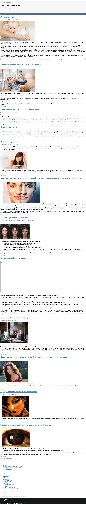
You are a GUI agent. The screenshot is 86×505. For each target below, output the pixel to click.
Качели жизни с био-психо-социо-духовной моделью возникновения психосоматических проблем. (41, 178)
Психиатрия (6, 485)
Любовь (5, 482)
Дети (4, 478)
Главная (4, 7)
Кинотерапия (5, 499)
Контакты (5, 11)
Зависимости (6, 479)
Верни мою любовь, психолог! (13, 258)
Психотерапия (6, 486)
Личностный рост (7, 481)
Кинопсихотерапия (6, 9)
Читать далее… (3, 106)
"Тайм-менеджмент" (7, 473)
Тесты (4, 490)
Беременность (6, 476)
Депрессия (5, 477)
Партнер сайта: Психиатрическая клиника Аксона (13, 496)
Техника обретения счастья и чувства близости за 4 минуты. (25, 425)
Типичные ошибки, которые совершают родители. (21, 64)
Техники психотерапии (8, 491)
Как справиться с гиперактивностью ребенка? (20, 109)
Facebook (4, 500)
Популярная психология (8, 484)
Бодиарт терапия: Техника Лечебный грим (18, 392)
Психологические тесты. (8, 8)
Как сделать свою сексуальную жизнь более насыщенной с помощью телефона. (33, 357)
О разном (5, 483)
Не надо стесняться (8, 127)
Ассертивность (6, 475)
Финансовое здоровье (8, 493)
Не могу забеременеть (9, 142)
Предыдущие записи (5, 460)
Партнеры (5, 501)
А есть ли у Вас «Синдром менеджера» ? (17, 318)
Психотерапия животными (9, 487)
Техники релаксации (7, 492)
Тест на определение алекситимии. (15, 217)
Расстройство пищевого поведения (10, 488)
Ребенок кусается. (7, 17)
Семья (5, 489)
